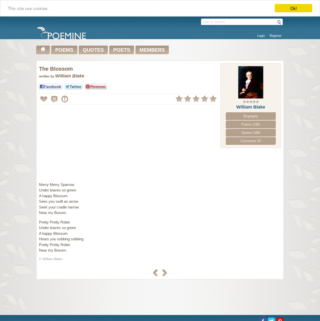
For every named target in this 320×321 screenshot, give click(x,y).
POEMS (64, 50)
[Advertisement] (81, 141)
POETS (121, 50)
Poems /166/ (251, 124)
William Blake (250, 107)
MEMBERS (152, 50)
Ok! (293, 8)
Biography (251, 116)
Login (261, 36)
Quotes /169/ (251, 133)
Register (276, 36)
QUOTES (93, 50)
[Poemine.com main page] (43, 50)
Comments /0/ (250, 141)
